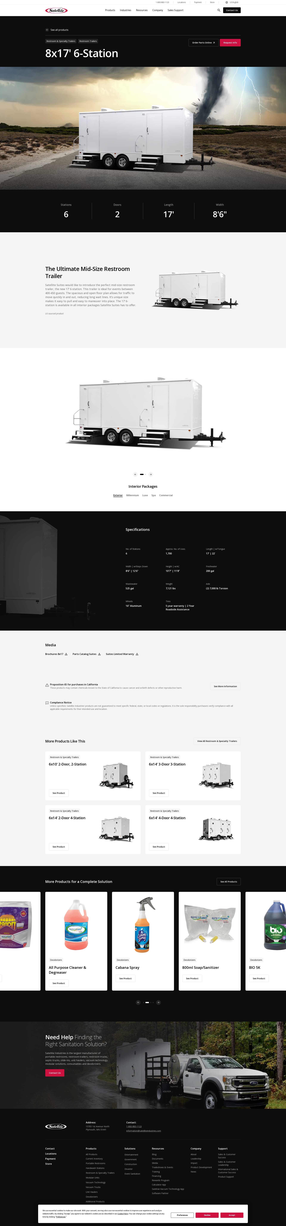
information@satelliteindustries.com (143, 1130)
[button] (232, 2)
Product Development (201, 1167)
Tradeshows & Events (162, 1167)
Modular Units (92, 1177)
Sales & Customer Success (227, 1156)
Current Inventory (94, 1158)
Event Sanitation (132, 1173)
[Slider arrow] (138, 1002)
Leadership (196, 1158)
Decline (207, 1215)
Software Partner (160, 1193)
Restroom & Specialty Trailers (100, 1172)
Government (131, 1159)
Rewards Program (160, 1180)
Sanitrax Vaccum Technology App (168, 1189)
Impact (194, 1163)
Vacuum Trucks (93, 1187)
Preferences (182, 1215)
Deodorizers (92, 1196)
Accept (232, 1215)
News (193, 1171)
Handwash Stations (95, 1168)
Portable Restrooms (95, 1163)
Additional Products (95, 1201)
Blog (154, 1154)
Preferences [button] (61, 1217)
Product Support (226, 1176)
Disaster (129, 1169)
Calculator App (159, 1184)
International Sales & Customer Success (228, 1171)
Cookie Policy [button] (123, 1214)
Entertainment (131, 1154)
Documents (157, 1158)
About (193, 1154)
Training (156, 1171)
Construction (131, 1164)
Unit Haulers (92, 1191)
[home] (56, 10)
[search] (219, 10)
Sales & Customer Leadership (227, 1163)
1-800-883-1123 (134, 1126)
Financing (156, 1176)
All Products (91, 1154)
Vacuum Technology (95, 1182)
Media (155, 1163)
